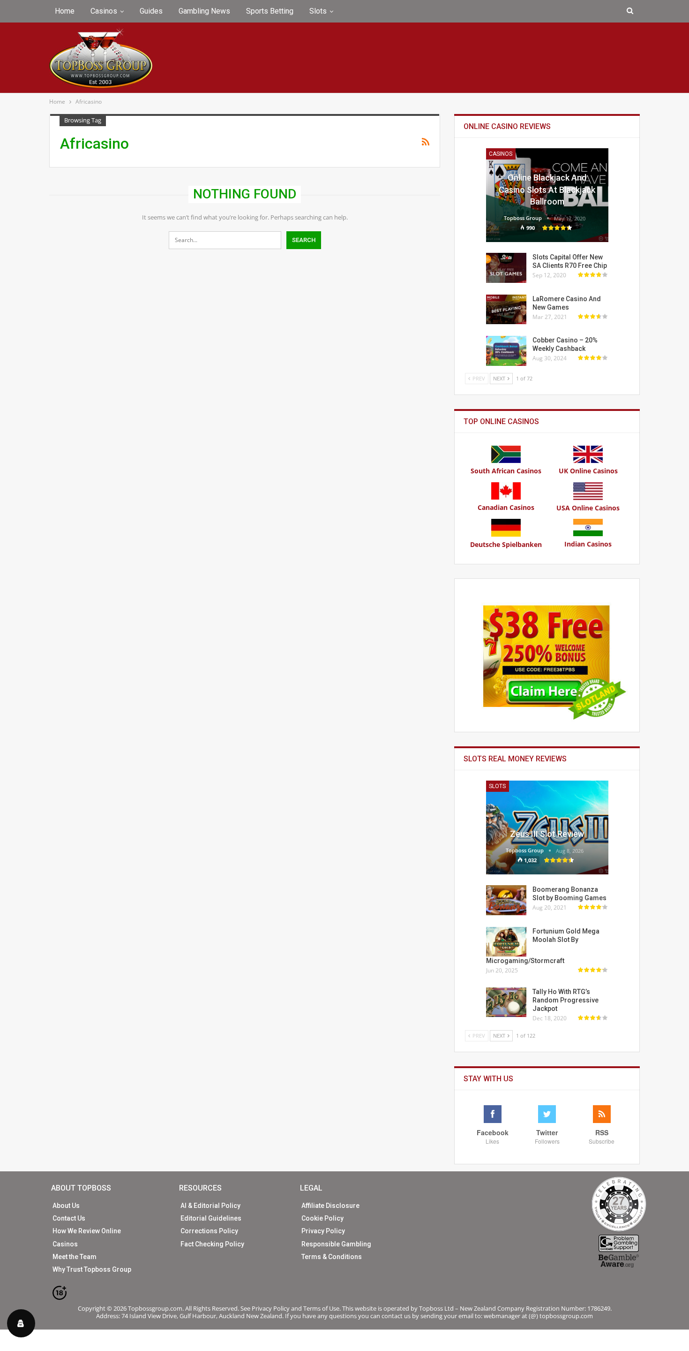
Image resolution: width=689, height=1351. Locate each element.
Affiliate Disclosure (330, 1205)
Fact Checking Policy (212, 1244)
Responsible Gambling (336, 1244)
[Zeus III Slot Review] (547, 827)
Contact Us (68, 1218)
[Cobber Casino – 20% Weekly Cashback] (506, 351)
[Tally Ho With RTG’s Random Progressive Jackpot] (506, 1002)
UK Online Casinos (588, 470)
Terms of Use (321, 1308)
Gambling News (204, 11)
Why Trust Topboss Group (91, 1269)
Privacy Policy (323, 1231)
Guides (151, 11)
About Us (66, 1205)
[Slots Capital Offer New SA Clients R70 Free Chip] (506, 268)
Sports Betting (269, 11)
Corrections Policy (209, 1231)
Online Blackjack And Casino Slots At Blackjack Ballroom (547, 189)
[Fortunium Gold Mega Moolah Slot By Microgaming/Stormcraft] (506, 942)
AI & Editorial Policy (210, 1205)
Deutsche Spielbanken (506, 544)
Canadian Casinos (506, 507)
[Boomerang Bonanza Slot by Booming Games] (506, 900)
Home (65, 11)
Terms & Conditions (331, 1256)
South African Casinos (506, 470)
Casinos (103, 11)
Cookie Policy (322, 1218)
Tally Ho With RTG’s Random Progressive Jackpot (565, 1000)
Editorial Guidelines (210, 1218)
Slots (318, 11)
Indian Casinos (588, 543)
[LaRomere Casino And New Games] (506, 310)
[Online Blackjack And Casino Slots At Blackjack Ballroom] (547, 195)
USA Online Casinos (588, 507)
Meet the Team (74, 1256)
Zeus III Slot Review (547, 834)
